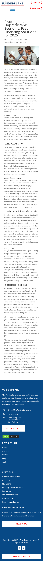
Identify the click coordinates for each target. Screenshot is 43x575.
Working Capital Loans (12, 487)
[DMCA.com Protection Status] (10, 438)
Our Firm (5, 451)
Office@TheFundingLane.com (19, 410)
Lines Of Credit (8, 498)
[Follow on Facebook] (19, 548)
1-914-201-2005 (14, 414)
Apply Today (36, 8)
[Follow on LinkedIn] (23, 548)
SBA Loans (6, 484)
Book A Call (36, 3)
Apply (4, 462)
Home (4, 447)
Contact (5, 455)
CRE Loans (6, 480)
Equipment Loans (10, 495)
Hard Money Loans (10, 502)
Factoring (6, 491)
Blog (4, 458)
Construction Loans (11, 476)
